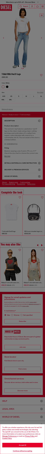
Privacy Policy (30, 436)
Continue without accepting (22, 451)
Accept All (22, 445)
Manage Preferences (9, 436)
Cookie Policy (7, 438)
